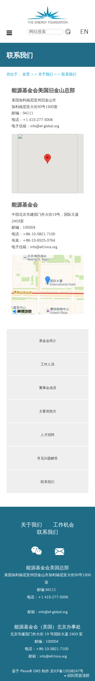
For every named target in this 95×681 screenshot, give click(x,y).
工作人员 (47, 364)
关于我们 (45, 74)
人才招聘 (47, 435)
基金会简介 (47, 341)
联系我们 (47, 482)
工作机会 (63, 525)
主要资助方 (47, 411)
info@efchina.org (43, 247)
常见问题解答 (47, 458)
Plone (24, 671)
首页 (26, 74)
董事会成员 (47, 388)
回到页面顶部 (77, 675)
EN (84, 31)
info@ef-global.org (44, 126)
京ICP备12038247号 (66, 671)
